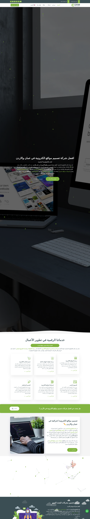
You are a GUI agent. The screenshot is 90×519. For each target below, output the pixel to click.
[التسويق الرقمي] (68, 388)
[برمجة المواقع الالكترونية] (68, 363)
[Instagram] (19, 1)
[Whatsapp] (11, 1)
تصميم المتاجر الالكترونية (47, 171)
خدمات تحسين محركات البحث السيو (66, 503)
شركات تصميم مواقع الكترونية (55, 440)
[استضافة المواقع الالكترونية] (45, 388)
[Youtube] (13, 1)
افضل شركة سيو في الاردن (73, 506)
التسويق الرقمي (34, 171)
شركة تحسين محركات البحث (60, 509)
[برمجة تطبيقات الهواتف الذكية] (45, 363)
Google (76, 512)
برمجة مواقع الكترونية (38, 169)
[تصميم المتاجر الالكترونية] (21, 363)
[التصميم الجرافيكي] (21, 388)
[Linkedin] (15, 1)
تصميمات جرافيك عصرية (64, 171)
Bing (73, 512)
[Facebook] (20, 1)
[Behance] (17, 1)
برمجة (22, 169)
